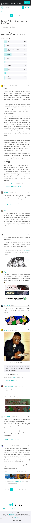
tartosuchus (7, 446)
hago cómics (14, 203)
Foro (2, 12)
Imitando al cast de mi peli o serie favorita (16, 50)
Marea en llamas (16, 481)
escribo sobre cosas (10, 205)
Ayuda (13, 509)
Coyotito (7, 26)
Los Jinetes (26, 250)
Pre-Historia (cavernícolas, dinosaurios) (16, 77)
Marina (16, 45)
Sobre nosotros (6, 509)
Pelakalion (7, 416)
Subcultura (16, 65)
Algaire (6, 272)
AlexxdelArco (8, 235)
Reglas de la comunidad (22, 509)
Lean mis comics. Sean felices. (13, 186)
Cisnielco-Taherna (9, 386)
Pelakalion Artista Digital (12, 440)
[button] (25, 7)
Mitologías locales (16, 41)
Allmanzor (7, 211)
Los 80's (16, 69)
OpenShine (11, 514)
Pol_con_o (7, 305)
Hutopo (6, 192)
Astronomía (16, 61)
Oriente (16, 54)
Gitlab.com (16, 517)
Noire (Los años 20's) (16, 73)
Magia (16, 58)
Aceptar (27, 3)
